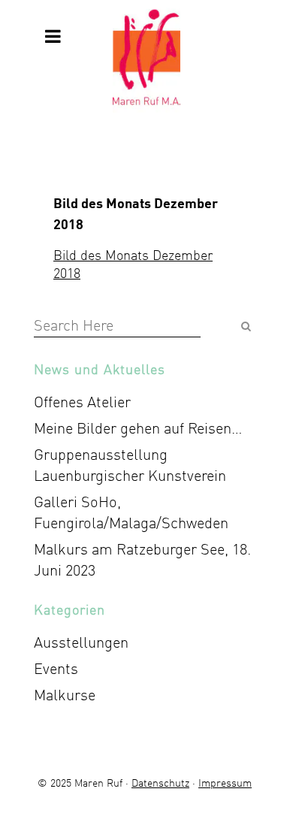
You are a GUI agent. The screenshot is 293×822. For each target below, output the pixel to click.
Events (56, 668)
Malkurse (64, 694)
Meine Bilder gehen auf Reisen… (138, 428)
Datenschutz (160, 782)
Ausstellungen (81, 642)
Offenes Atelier (82, 401)
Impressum (225, 782)
